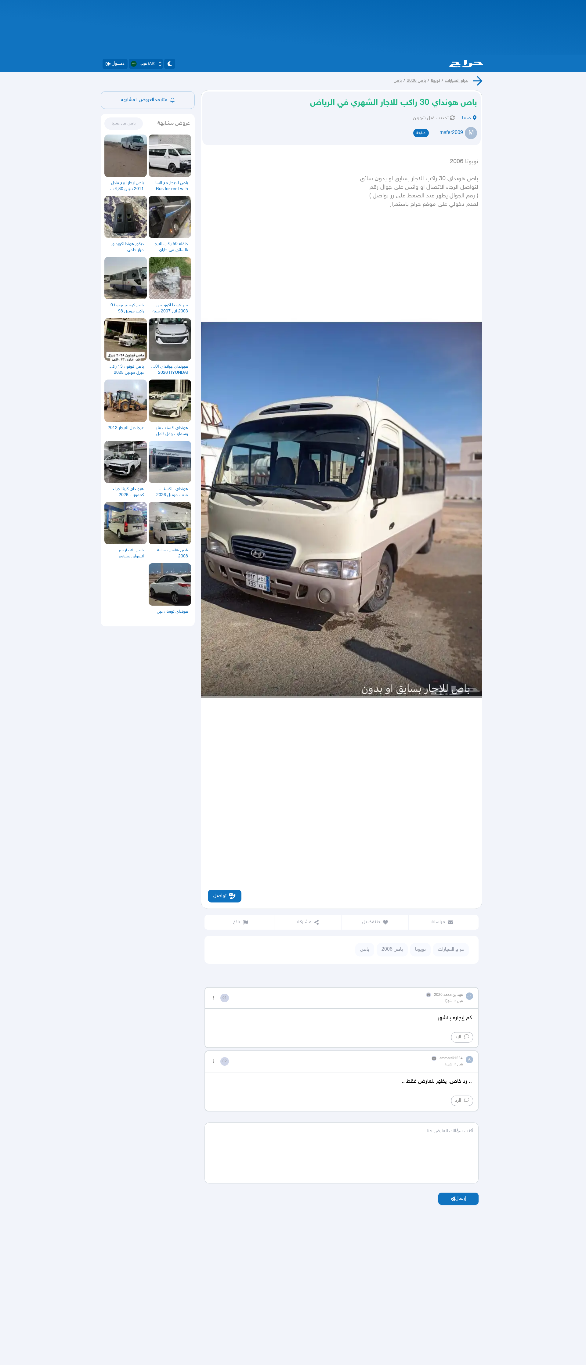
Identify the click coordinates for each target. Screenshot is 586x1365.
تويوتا (435, 80)
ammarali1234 (451, 1058)
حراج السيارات (456, 80)
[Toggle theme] (169, 64)
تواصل (219, 896)
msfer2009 (451, 133)
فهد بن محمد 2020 (448, 995)
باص (398, 80)
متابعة (420, 133)
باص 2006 (416, 80)
